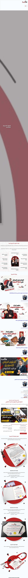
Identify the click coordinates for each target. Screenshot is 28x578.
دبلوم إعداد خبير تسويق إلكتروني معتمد (22, 320)
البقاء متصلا (25, 394)
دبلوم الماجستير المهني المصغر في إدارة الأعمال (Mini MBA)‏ (19, 293)
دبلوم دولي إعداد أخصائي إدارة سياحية (22, 347)
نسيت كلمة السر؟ (26, 395)
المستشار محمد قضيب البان (24, 300)
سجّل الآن (22, 397)
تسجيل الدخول (25, 396)
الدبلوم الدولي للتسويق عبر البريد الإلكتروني (21, 379)
